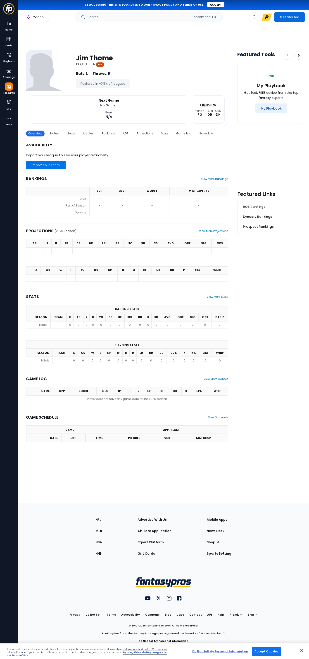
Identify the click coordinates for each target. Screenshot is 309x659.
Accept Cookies (266, 651)
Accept (216, 5)
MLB (98, 531)
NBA (98, 542)
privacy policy (163, 5)
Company (152, 615)
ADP (126, 133)
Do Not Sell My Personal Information (163, 641)
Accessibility (130, 615)
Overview (35, 133)
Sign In (252, 615)
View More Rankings (214, 179)
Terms (111, 615)
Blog (168, 615)
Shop (211, 542)
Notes (54, 133)
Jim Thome (94, 58)
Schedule (206, 133)
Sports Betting (219, 553)
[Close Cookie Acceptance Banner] (302, 650)
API (209, 615)
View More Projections (213, 231)
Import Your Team (46, 165)
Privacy (74, 615)
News (71, 133)
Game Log (183, 133)
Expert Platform (151, 542)
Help (220, 615)
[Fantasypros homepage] (8, 11)
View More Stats (217, 297)
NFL (98, 519)
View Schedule (218, 417)
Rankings (108, 133)
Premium (236, 615)
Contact (195, 615)
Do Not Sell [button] (93, 615)
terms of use (193, 5)
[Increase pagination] (298, 55)
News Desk (215, 531)
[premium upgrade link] (267, 17)
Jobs (180, 615)
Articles (88, 133)
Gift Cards (146, 553)
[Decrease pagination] (287, 55)
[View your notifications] (254, 17)
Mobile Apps (217, 519)
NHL (98, 553)
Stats (164, 133)
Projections (145, 133)
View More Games (216, 379)
